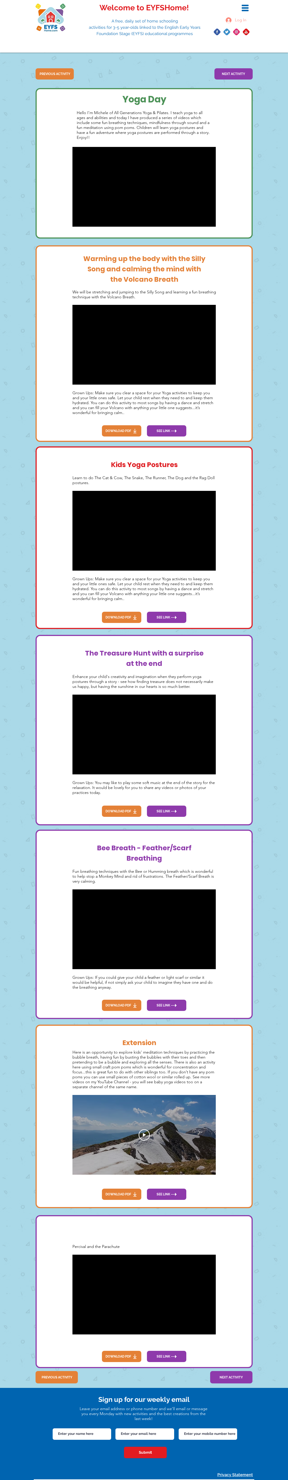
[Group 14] (226, 32)
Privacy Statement (235, 1474)
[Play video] (144, 1135)
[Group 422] (246, 32)
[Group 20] (236, 32)
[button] (245, 8)
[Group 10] (217, 32)
